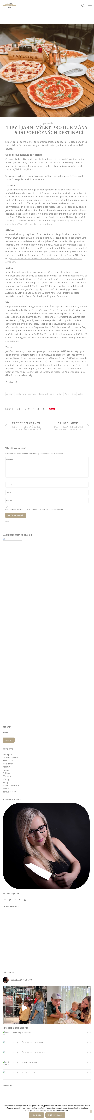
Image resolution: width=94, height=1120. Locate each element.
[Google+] (15, 900)
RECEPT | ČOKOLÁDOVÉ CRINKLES (28, 1042)
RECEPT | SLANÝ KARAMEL (24, 1062)
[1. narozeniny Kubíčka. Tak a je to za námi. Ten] (69, 1008)
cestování (21, 393)
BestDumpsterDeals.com (84, 1089)
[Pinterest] (25, 900)
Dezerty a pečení (10, 757)
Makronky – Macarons (22, 1032)
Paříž (66, 393)
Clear (7, 522)
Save (52, 409)
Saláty (5, 782)
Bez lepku (7, 754)
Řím (74, 393)
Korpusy (6, 766)
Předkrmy (7, 776)
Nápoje (6, 770)
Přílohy (6, 779)
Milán (59, 393)
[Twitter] (10, 900)
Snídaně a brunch (11, 785)
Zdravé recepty (9, 791)
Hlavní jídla (8, 760)
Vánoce (6, 788)
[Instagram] (20, 900)
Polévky (6, 773)
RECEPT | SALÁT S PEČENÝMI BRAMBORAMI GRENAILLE (68, 428)
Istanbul (43, 393)
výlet (80, 393)
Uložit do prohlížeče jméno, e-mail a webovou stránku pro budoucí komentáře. (34, 509)
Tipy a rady (47, 123)
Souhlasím (36, 1115)
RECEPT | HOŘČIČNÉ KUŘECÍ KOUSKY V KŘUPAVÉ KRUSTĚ (26, 428)
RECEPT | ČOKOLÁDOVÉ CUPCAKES (28, 1052)
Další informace (55, 1115)
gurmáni (32, 393)
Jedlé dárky (8, 763)
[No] (91, 1111)
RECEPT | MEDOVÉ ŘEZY (23, 1072)
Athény (10, 393)
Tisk (17, 408)
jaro (52, 393)
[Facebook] (5, 900)
